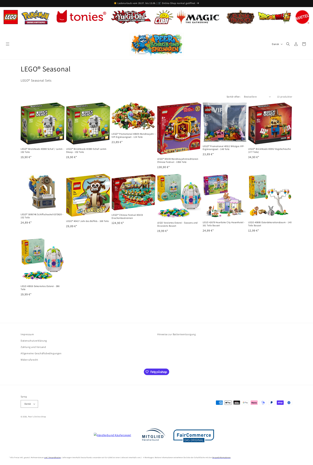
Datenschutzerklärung (34, 340)
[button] (8, 44)
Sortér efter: (233, 96)
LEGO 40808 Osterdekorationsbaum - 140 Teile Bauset (269, 224)
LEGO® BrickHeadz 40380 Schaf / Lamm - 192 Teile (42, 151)
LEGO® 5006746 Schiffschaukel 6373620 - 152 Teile (42, 216)
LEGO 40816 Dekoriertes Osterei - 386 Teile (40, 288)
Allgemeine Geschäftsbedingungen (41, 353)
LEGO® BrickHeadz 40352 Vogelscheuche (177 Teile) (269, 151)
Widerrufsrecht (29, 359)
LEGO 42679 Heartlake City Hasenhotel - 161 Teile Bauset (224, 224)
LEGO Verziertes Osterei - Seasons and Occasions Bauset (177, 224)
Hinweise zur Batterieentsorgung (176, 334)
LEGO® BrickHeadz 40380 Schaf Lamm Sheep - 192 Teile (86, 151)
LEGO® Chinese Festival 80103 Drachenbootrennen (127, 217)
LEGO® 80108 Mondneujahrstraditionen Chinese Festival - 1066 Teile (177, 161)
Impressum (27, 334)
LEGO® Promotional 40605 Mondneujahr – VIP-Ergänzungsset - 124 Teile (134, 136)
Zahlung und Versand (33, 347)
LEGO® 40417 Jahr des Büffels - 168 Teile (87, 221)
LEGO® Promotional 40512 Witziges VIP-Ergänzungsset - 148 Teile (223, 148)
